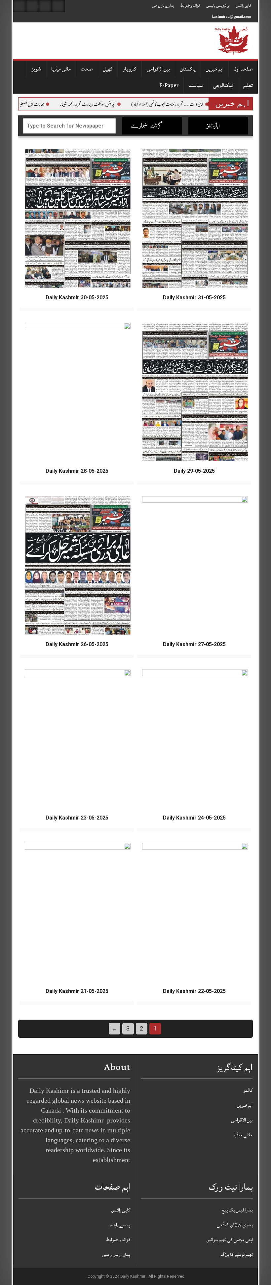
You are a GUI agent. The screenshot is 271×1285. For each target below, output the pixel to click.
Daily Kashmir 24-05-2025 (194, 818)
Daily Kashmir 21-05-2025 (77, 991)
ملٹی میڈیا (61, 69)
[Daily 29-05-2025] (195, 392)
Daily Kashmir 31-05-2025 (194, 297)
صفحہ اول (243, 69)
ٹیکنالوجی (223, 85)
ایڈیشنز (214, 126)
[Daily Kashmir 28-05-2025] (78, 392)
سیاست (196, 85)
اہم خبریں (214, 69)
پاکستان (188, 69)
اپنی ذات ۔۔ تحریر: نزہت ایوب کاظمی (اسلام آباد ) (192, 104)
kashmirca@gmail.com (231, 16)
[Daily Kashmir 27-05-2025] (195, 565)
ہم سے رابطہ (120, 1225)
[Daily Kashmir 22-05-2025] (195, 912)
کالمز (247, 1090)
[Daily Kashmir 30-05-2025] (78, 219)
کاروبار (129, 69)
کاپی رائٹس (243, 5)
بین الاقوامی (158, 69)
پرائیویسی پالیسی (217, 5)
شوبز (36, 69)
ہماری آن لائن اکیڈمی (235, 1225)
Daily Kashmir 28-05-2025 (77, 471)
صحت (87, 69)
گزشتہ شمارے (148, 126)
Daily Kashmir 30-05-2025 (77, 297)
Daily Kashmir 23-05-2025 (77, 818)
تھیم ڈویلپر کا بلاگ (237, 1254)
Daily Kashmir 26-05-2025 (77, 644)
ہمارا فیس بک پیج (237, 1210)
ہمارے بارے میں (163, 5)
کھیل (108, 69)
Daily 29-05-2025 (194, 471)
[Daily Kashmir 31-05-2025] (195, 219)
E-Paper (168, 85)
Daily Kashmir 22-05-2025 (194, 991)
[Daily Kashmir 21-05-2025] (78, 912)
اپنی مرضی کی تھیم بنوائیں (230, 1239)
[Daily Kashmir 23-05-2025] (78, 739)
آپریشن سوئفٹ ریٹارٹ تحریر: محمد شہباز (112, 104)
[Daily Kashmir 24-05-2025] (195, 739)
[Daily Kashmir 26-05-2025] (78, 565)
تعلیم (248, 85)
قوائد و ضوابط (190, 5)
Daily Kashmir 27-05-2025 (194, 644)
